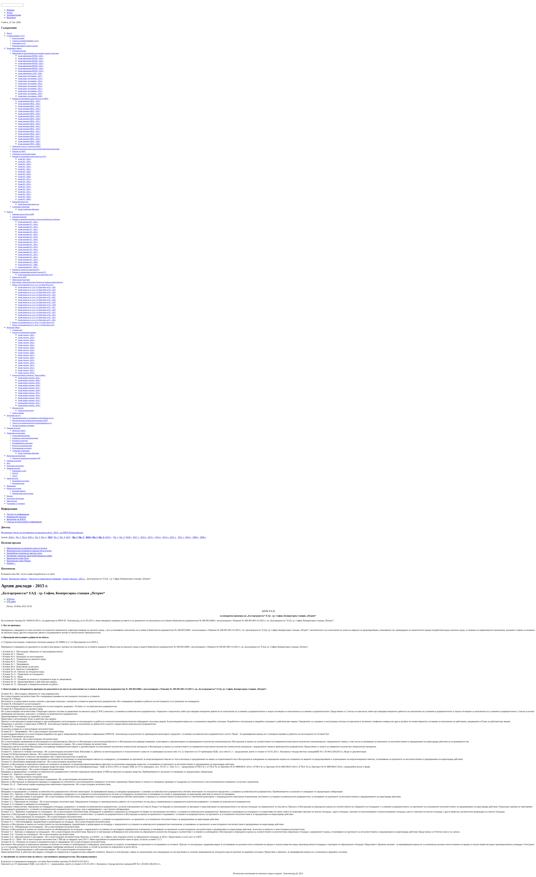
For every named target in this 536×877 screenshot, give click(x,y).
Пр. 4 (43, 537)
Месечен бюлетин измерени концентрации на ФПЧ (30, 421)
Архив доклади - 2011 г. (26, 370)
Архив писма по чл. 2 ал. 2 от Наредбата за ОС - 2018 (37, 305)
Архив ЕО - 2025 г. (24, 159)
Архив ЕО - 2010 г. (24, 197)
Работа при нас (12, 501)
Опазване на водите (13, 428)
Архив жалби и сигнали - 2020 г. (29, 380)
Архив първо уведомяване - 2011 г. (30, 89)
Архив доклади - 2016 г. (26, 358)
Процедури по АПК (19, 277)
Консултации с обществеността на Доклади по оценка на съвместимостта (37, 282)
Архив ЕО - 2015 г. (24, 184)
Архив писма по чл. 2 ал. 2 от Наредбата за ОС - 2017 (37, 307)
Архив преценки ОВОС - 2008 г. (29, 144)
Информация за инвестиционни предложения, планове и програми (35, 53)
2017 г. (136, 537)
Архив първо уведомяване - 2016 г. (30, 78)
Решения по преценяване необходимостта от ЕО (29, 156)
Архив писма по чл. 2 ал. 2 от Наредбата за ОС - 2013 (37, 317)
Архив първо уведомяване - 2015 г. (30, 81)
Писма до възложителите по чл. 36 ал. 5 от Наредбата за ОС (33, 325)
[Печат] (11, 599)
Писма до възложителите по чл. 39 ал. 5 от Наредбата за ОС (33, 322)
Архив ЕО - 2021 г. (24, 169)
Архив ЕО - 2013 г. (24, 189)
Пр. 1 (74, 537)
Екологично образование (15, 498)
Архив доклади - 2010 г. (26, 373)
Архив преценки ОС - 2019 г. (28, 237)
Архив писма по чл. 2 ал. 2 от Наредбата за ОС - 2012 (37, 320)
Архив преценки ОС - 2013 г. (28, 252)
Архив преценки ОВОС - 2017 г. (29, 121)
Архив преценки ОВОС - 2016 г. (29, 124)
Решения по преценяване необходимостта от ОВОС (30, 99)
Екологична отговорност (15, 466)
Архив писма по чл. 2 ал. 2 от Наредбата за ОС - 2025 (37, 287)
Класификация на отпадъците (22, 443)
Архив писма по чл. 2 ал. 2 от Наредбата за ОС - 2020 (37, 300)
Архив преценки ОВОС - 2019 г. (29, 116)
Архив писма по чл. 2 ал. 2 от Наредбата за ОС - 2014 (37, 315)
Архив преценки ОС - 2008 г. (28, 265)
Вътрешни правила (18, 491)
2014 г (158, 537)
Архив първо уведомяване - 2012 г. (30, 91)
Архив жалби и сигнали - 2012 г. (29, 400)
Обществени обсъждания (21, 280)
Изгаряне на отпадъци (20, 441)
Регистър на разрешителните (22, 446)
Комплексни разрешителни (16, 456)
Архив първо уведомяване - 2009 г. (30, 96)
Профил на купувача (14, 488)
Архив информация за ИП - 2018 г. (30, 73)
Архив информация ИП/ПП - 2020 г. (31, 68)
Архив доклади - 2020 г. (26, 348)
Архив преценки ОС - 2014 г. (28, 250)
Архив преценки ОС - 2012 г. (28, 255)
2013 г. (165, 537)
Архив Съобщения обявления (28, 209)
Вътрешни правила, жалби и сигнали (25, 46)
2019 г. (108, 537)
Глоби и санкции (18, 413)
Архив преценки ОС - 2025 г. (28, 222)
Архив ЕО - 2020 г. (24, 172)
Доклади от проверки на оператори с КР (26, 458)
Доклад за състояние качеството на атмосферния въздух (32, 423)
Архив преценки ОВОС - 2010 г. (29, 139)
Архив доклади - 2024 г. (26, 338)
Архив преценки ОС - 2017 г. (28, 242)
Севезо (14, 476)
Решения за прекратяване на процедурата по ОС (29, 272)
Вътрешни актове (18, 483)
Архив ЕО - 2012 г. (24, 192)
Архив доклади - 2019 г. (26, 350)
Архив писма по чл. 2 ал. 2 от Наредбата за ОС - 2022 (37, 295)
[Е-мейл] (11, 601)
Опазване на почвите (14, 461)
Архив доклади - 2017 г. (26, 355)
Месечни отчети (17, 408)
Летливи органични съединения (23, 426)
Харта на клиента (18, 38)
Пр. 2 (56, 537)
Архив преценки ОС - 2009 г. (28, 262)
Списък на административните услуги (25, 41)
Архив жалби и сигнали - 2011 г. (29, 403)
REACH (15, 473)
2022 (50, 537)
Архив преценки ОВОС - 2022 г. (29, 109)
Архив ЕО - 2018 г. (24, 177)
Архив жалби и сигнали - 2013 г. (29, 398)
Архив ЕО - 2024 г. (24, 161)
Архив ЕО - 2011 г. (24, 194)
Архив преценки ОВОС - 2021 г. (29, 111)
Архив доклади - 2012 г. (26, 368)
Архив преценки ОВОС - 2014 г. (29, 129)
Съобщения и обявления (20, 207)
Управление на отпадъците (16, 433)
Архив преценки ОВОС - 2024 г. (29, 104)
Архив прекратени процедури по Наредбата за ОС (35, 275)
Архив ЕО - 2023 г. (24, 164)
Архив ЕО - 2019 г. (24, 174)
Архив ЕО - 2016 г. (24, 182)
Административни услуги (16, 36)
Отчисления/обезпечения (21, 436)
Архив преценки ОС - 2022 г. (28, 229)
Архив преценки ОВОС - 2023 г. (29, 106)
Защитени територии (19, 217)
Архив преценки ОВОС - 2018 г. (29, 119)
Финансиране (11, 486)
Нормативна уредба (19, 471)
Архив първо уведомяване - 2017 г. (30, 76)
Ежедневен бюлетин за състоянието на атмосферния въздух (33, 418)
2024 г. (12, 537)
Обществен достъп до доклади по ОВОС (26, 146)
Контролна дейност (13, 327)
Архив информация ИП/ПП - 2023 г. (31, 61)
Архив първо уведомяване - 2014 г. (30, 84)
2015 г (150, 537)
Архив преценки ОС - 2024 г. (28, 224)
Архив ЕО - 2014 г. (24, 187)
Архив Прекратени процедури (28, 204)
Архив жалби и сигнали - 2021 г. (29, 378)
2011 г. (181, 537)
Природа (10, 212)
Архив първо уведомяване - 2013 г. (30, 86)
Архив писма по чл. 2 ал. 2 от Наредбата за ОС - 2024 (37, 290)
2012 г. (172, 537)
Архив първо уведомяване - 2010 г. (30, 94)
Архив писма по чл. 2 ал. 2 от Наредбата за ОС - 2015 (37, 312)
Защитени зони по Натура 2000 (23, 214)
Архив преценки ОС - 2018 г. (28, 239)
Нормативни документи (20, 481)
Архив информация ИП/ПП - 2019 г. (31, 71)
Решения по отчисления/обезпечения (25, 438)
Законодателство (12, 478)
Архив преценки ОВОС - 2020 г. (29, 114)
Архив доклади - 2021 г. (26, 345)
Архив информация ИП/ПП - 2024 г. (31, 58)
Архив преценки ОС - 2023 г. (28, 227)
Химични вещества (13, 468)
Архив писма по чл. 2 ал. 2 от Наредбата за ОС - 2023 (37, 292)
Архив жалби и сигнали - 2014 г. (29, 395)
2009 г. (195, 537)
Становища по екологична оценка (24, 154)
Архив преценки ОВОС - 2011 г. (29, 136)
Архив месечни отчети (26, 410)
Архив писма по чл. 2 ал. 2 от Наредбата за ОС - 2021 (37, 297)
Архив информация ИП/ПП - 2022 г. (31, 63)
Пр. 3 (18, 537)
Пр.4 (24, 537)
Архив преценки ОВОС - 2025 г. (29, 101)
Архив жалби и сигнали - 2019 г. (29, 383)
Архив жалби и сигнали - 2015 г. (29, 393)
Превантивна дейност (14, 48)
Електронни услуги (19, 43)
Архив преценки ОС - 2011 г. (28, 257)
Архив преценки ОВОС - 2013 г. (29, 131)
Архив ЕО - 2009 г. (24, 199)
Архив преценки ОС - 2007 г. (28, 267)
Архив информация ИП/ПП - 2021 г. (31, 66)
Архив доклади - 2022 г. (26, 343)
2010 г (188, 537)
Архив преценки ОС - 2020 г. (28, 234)
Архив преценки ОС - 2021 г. (28, 232)
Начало (9, 33)
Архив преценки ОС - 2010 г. (28, 260)
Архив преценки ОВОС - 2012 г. (29, 134)
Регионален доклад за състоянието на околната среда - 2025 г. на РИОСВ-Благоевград (42, 532)
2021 (68, 537)
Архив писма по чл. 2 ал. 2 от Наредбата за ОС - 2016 (37, 310)
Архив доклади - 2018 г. (26, 353)
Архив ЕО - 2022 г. (24, 167)
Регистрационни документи (21, 448)
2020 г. (89, 537)
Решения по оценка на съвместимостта (25, 270)
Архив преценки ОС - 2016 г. (28, 244)
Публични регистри (19, 51)
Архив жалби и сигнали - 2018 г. (29, 385)
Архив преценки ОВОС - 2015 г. (29, 126)
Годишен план (17, 330)
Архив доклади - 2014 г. (26, 363)
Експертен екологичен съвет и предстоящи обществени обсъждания (35, 149)
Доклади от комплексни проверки (24, 333)
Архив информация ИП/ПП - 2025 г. (31, 56)
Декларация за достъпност (16, 504)
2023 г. (31, 537)
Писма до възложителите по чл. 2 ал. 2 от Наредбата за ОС (33, 285)
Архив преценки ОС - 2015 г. (28, 247)
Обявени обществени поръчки (22, 493)
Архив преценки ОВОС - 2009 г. (29, 141)
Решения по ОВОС (19, 151)
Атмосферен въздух (14, 415)
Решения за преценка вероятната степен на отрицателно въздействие (36, 219)
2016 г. (143, 537)
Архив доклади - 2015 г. (26, 360)
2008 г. (203, 537)
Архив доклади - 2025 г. (26, 335)
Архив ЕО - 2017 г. (24, 179)
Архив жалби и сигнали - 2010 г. (29, 405)
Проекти (10, 496)
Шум (8, 463)
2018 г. (128, 537)
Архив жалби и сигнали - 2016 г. (29, 390)
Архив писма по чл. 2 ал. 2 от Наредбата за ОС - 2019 (37, 302)
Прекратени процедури (20, 202)
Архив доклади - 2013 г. (26, 365)
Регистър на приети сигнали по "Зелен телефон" (29, 375)
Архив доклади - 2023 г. (26, 340)
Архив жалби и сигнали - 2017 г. (29, 388)
